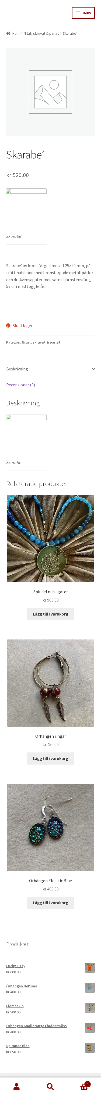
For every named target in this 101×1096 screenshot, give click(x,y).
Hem (16, 33)
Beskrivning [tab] (17, 369)
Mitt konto (17, 1087)
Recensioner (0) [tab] (20, 384)
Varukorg (77, 1082)
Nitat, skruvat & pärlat (41, 33)
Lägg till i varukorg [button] (50, 614)
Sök (50, 1087)
